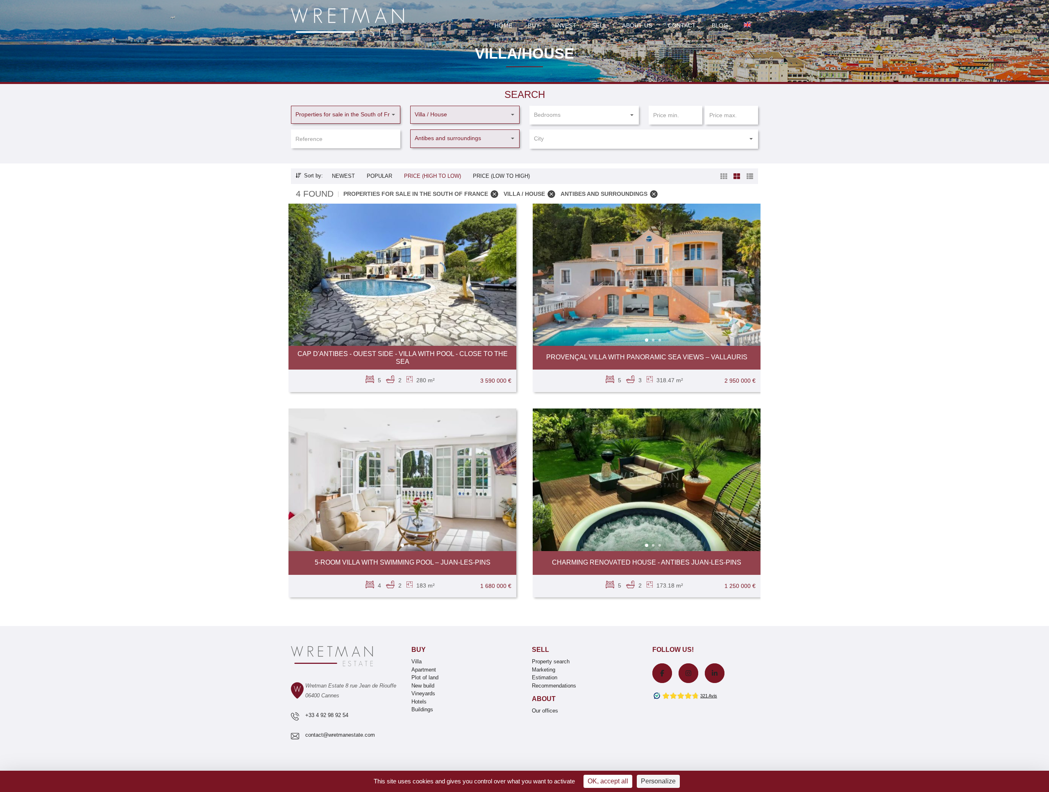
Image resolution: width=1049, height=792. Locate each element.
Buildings (422, 709)
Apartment (423, 670)
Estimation (544, 677)
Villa (416, 661)
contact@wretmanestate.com (340, 735)
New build (422, 686)
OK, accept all (608, 781)
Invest (566, 25)
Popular (379, 176)
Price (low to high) (501, 176)
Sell (599, 25)
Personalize (658, 781)
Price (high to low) (432, 176)
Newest (343, 176)
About (544, 698)
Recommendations (554, 686)
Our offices (545, 711)
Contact (682, 25)
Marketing (543, 670)
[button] (345, 115)
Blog (720, 25)
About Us (637, 25)
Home (503, 25)
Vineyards (423, 693)
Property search (551, 661)
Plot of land (424, 677)
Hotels (419, 702)
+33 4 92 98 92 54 (326, 715)
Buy (534, 25)
